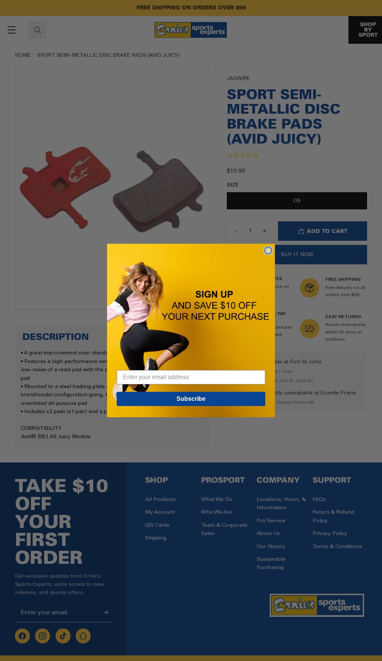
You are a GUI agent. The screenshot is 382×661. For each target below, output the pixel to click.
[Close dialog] (268, 250)
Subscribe (191, 399)
